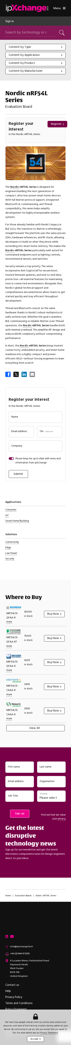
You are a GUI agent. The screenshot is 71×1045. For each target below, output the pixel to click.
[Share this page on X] (16, 375)
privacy (62, 818)
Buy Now (53, 614)
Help (8, 991)
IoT (7, 515)
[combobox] (35, 47)
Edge (8, 547)
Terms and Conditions (19, 1003)
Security (9, 558)
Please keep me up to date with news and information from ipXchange (38, 460)
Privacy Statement (49, 1032)
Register (56, 124)
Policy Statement (16, 1009)
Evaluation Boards (23, 895)
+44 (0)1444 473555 (20, 953)
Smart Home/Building (17, 521)
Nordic (14, 187)
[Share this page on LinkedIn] (24, 375)
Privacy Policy (13, 997)
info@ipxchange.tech (21, 946)
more (9, 622)
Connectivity (12, 542)
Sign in (9, 21)
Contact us (12, 985)
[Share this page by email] (33, 375)
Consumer (10, 509)
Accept (34, 1039)
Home (8, 895)
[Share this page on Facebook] (8, 375)
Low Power (11, 553)
